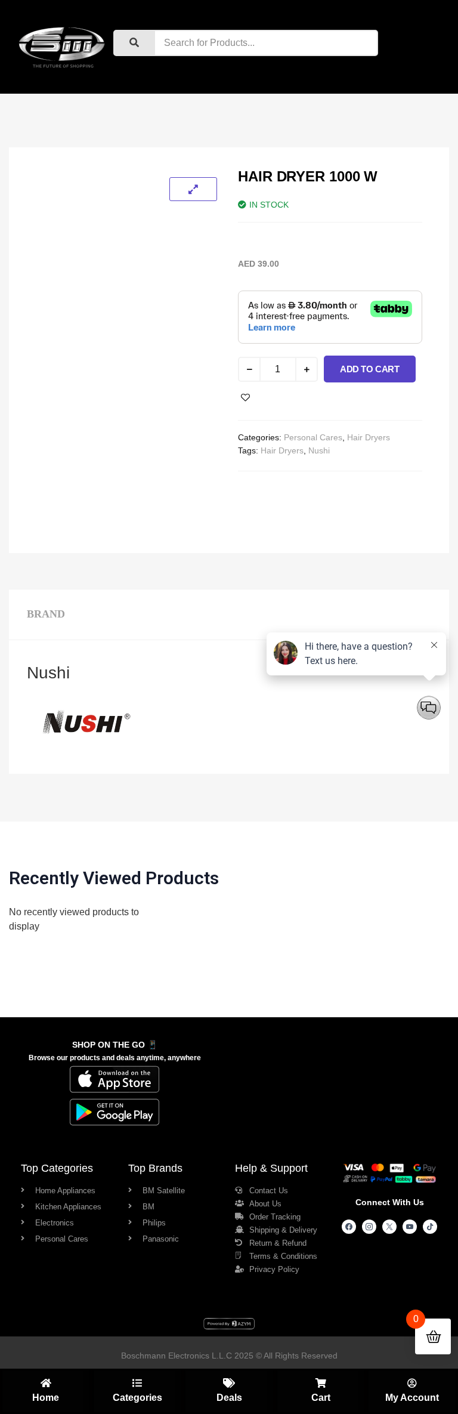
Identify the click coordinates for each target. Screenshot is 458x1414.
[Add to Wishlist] (245, 397)
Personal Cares (313, 437)
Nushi (319, 450)
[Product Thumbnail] (193, 189)
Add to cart (370, 369)
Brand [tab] (46, 614)
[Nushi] (86, 748)
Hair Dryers (368, 437)
